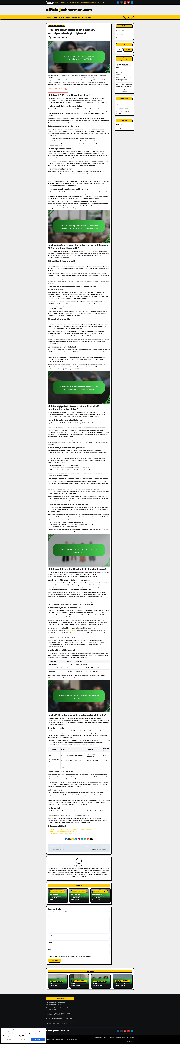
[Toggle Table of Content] (65, 90)
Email (50, 942)
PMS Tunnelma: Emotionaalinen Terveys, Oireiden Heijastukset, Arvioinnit (70, 829)
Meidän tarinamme (87, 17)
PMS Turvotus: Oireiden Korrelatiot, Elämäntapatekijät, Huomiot (124, 66)
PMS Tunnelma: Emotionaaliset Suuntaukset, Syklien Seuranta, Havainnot (124, 79)
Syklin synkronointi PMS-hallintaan (122, 112)
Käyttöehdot (130, 1037)
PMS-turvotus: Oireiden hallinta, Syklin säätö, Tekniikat (65, 831)
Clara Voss (56, 37)
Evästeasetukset (98, 1037)
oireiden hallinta (70, 630)
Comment (51, 915)
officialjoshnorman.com (69, 9)
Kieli (48, 17)
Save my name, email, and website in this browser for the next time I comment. (70, 956)
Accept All (37, 1039)
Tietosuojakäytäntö (120, 1037)
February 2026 (120, 128)
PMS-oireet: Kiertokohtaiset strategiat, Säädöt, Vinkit (65, 833)
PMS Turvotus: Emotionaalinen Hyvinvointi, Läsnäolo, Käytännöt (124, 72)
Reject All (23, 1039)
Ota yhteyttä (76, 17)
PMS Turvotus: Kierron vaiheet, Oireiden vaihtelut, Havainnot (121, 985)
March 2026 (119, 124)
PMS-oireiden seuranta (122, 108)
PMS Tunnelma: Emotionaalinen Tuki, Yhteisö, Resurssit (98, 896)
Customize (9, 1039)
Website (50, 949)
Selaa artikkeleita (64, 17)
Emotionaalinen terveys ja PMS (56, 25)
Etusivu (55, 17)
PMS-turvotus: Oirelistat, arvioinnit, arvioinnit (58, 1023)
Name (50, 935)
